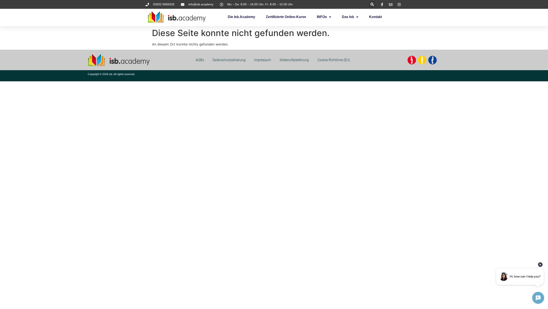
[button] (372, 4)
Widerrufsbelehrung (294, 60)
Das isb (348, 17)
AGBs (200, 60)
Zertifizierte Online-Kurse (286, 17)
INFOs (322, 17)
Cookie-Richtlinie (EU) (333, 60)
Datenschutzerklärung (229, 60)
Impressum (262, 60)
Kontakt (375, 17)
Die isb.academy (241, 17)
